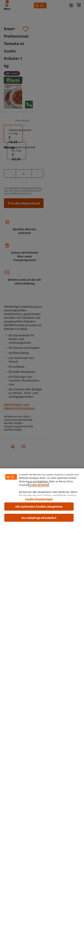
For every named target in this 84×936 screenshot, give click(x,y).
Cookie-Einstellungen (39, 499)
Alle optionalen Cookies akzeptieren (39, 506)
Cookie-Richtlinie (38, 484)
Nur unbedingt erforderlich (38, 517)
